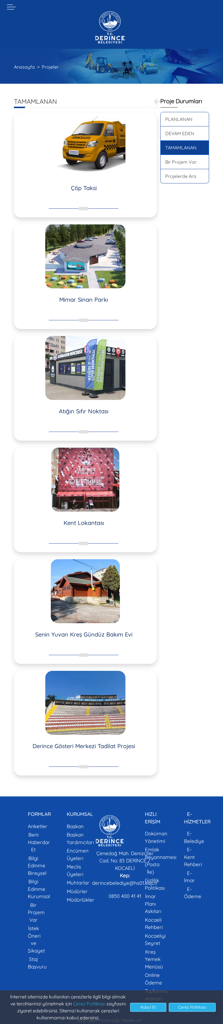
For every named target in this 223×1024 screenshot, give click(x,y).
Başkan (75, 826)
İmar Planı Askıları (153, 903)
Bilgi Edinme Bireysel (37, 865)
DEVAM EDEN (179, 133)
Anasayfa (24, 67)
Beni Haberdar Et (39, 842)
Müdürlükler (80, 900)
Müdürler (77, 891)
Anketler (37, 826)
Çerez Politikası (89, 1004)
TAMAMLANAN (181, 148)
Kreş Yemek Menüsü (154, 959)
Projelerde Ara (180, 176)
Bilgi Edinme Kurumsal (39, 888)
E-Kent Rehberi (193, 856)
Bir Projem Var (181, 162)
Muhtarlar (78, 883)
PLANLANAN (179, 119)
